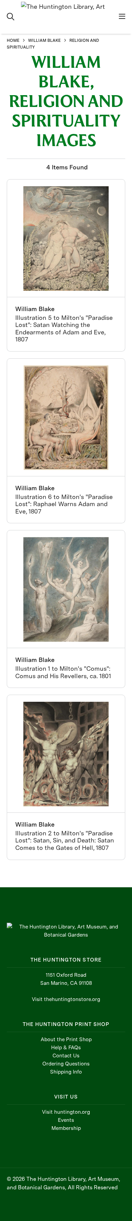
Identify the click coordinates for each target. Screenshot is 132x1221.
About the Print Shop (66, 1039)
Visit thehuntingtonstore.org (66, 999)
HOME (13, 40)
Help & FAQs (66, 1048)
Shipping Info (66, 1072)
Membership (66, 1128)
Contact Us (66, 1056)
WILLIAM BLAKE (44, 40)
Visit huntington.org (66, 1112)
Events (66, 1120)
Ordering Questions (66, 1064)
